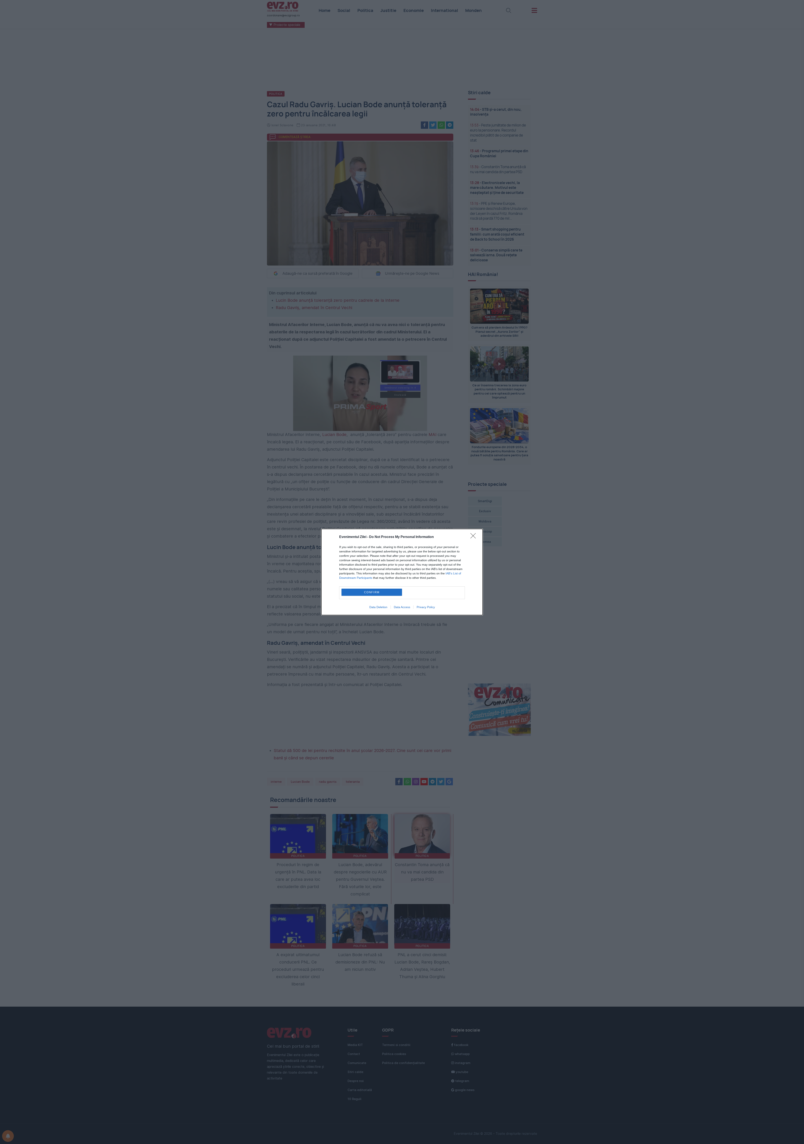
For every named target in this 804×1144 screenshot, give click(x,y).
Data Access (402, 607)
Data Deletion (378, 607)
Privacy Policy (426, 607)
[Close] (474, 537)
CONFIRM (372, 592)
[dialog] (402, 572)
